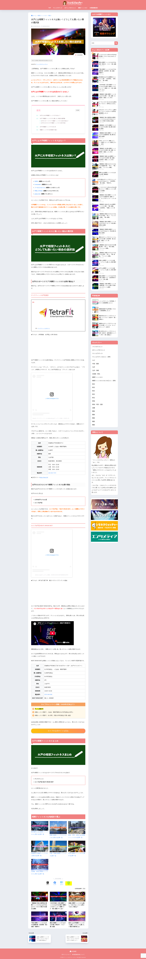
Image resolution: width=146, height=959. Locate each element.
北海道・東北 (96, 374)
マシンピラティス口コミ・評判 (101, 357)
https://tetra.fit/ (44, 477)
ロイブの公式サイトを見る (58, 731)
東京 (93, 384)
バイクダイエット (97, 346)
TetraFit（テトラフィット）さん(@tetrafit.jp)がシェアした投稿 (47, 418)
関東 (84, 888)
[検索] (116, 43)
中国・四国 (95, 363)
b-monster (38, 184)
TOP (49, 7)
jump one (37, 194)
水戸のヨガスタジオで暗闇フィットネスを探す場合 (53, 123)
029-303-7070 (52, 473)
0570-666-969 (48, 694)
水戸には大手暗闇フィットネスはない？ (50, 115)
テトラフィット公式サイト (44, 328)
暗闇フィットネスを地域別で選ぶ (48, 130)
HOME (73, 951)
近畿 (93, 408)
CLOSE (77, 110)
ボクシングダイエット (70, 7)
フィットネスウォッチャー (42, 64)
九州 (93, 367)
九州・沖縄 (95, 370)
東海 (93, 401)
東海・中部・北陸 (97, 404)
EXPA (36, 181)
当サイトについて (66, 954)
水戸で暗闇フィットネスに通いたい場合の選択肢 (52, 118)
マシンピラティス (57, 7)
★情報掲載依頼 (94, 7)
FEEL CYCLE (38, 191)
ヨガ (93, 360)
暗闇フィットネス (82, 7)
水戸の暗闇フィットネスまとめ (48, 127)
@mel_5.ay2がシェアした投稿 (42, 574)
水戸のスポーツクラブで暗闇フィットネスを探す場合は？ (55, 121)
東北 (93, 397)
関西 (93, 421)
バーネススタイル (40, 187)
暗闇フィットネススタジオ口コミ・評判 (104, 380)
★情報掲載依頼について (78, 954)
